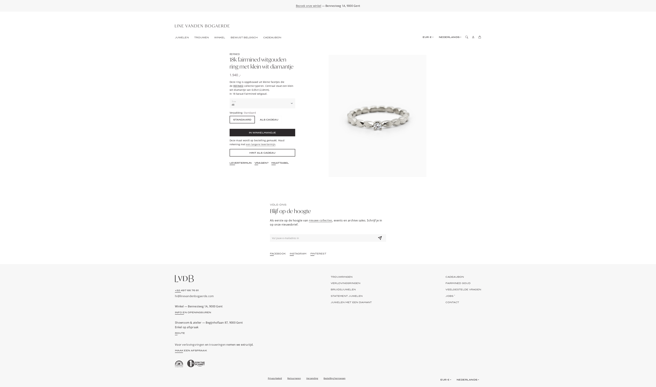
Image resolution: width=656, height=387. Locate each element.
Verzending (312, 378)
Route (180, 333)
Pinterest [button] (318, 253)
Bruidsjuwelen (343, 289)
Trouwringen (342, 276)
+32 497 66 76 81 (187, 290)
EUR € (427, 37)
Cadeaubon (272, 37)
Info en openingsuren (193, 312)
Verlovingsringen (345, 283)
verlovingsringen (193, 345)
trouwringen (217, 345)
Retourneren (294, 378)
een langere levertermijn (260, 144)
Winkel (219, 37)
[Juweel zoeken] (466, 37)
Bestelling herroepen (334, 378)
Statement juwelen (347, 295)
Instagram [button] (298, 253)
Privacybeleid (275, 378)
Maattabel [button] (280, 162)
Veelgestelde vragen (463, 289)
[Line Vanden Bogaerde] (202, 26)
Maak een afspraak (191, 350)
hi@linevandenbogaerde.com (194, 296)
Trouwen (201, 37)
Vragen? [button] (262, 162)
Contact (452, 302)
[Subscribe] (380, 238)
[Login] (473, 37)
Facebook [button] (278, 253)
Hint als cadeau (262, 152)
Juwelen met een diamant (351, 302)
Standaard (242, 119)
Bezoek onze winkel (308, 6)
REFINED (238, 85)
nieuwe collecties (320, 220)
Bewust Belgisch (244, 37)
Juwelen (182, 37)
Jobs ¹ (450, 295)
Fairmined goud (458, 283)
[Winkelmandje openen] (479, 37)
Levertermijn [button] (241, 162)
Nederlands (449, 37)
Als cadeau (269, 119)
